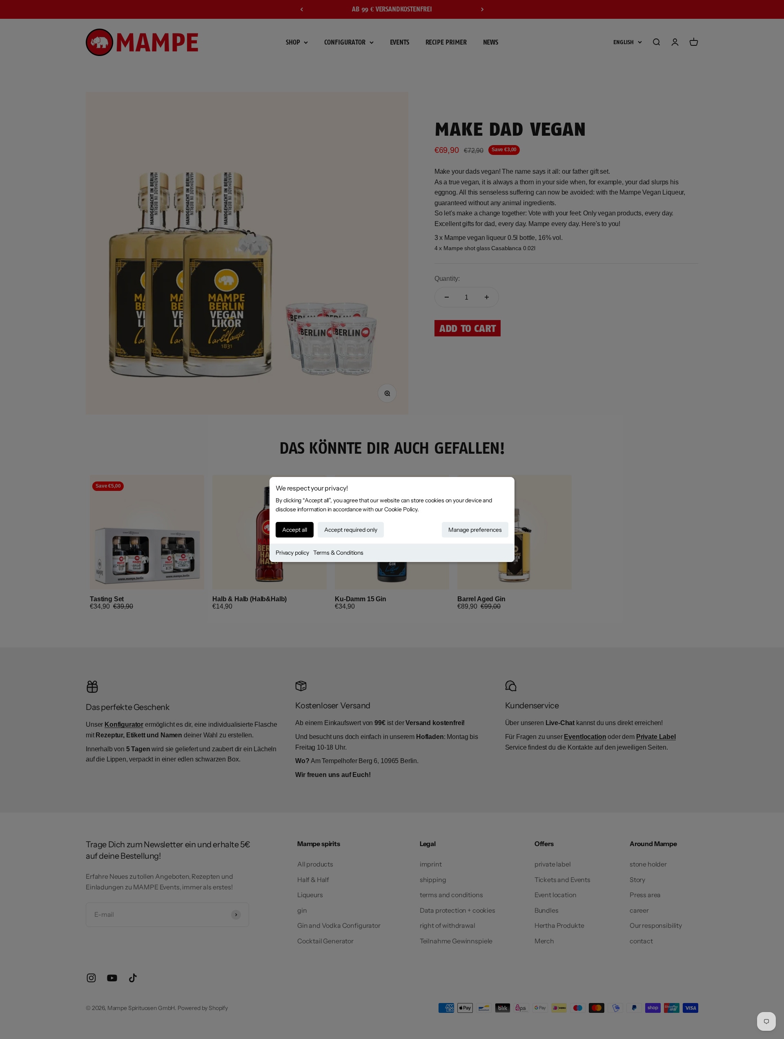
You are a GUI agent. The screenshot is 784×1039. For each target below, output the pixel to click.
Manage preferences (475, 529)
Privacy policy (292, 552)
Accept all (294, 529)
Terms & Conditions (338, 552)
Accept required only (350, 529)
